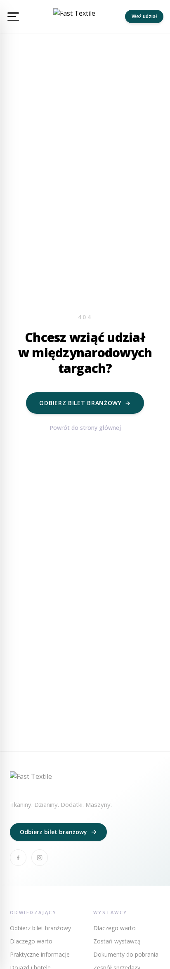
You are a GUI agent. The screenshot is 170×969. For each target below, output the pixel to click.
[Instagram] (39, 857)
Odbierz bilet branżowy (84, 403)
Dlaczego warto (31, 941)
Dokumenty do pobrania (125, 954)
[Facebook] (18, 857)
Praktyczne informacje (40, 954)
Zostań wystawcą (117, 941)
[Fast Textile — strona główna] (74, 16)
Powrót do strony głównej (85, 427)
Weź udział (144, 16)
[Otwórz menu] (13, 16)
